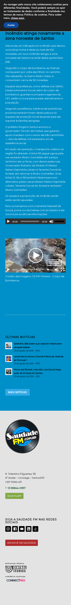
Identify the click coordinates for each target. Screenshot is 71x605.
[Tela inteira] (63, 270)
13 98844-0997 (17, 487)
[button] (35, 255)
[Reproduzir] (8, 221)
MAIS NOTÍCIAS (17, 392)
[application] (35, 221)
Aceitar (11, 25)
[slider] (60, 221)
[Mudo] (51, 221)
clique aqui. (18, 18)
